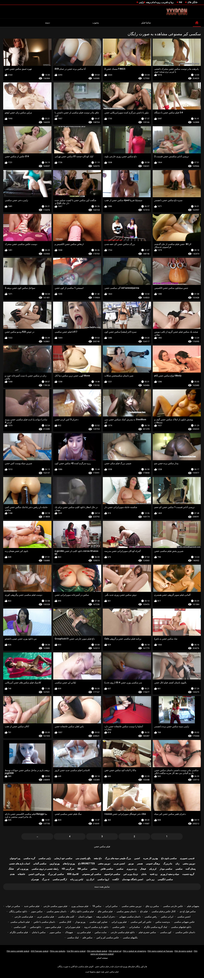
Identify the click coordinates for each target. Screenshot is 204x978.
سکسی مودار (166, 869)
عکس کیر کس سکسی (141, 922)
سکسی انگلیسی (165, 879)
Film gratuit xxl (115, 951)
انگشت (115, 879)
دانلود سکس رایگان (18, 911)
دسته (47, 22)
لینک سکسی (73, 937)
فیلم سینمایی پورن (79, 906)
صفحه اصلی (102, 958)
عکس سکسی (118, 927)
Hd (180, 2)
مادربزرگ (167, 863)
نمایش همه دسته (102, 886)
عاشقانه (21, 874)
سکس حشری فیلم (147, 932)
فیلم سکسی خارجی (24, 916)
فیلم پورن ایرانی (119, 922)
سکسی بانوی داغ (169, 858)
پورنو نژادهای (69, 863)
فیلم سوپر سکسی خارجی (55, 906)
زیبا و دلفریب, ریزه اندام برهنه (160, 2)
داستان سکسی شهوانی (130, 916)
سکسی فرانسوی (112, 874)
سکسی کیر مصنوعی (91, 874)
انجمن (137, 858)
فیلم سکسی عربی (45, 916)
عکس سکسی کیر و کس (107, 937)
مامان (144, 874)
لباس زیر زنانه (76, 879)
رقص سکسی (151, 916)
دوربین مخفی (189, 863)
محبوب (95, 22)
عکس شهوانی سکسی (184, 922)
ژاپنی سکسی (44, 858)
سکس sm (82, 869)
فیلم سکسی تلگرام (19, 932)
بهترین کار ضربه (150, 858)
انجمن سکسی (183, 916)
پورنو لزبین (55, 863)
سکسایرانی (134, 927)
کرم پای (153, 869)
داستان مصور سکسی (126, 911)
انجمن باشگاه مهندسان (132, 879)
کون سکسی (165, 932)
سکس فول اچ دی (188, 911)
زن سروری (132, 869)
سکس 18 (96, 906)
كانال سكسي (65, 922)
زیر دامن (150, 879)
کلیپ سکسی (20, 927)
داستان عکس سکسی (185, 932)
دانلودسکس (35, 927)
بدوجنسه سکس (162, 922)
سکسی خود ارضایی (63, 858)
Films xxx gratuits (57, 951)
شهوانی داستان (85, 916)
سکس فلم (87, 937)
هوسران (35, 879)
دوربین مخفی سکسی (132, 906)
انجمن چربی (119, 863)
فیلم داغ (144, 911)
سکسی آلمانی (39, 863)
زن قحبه (153, 874)
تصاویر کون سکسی (98, 922)
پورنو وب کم (22, 869)
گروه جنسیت (188, 874)
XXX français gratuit (39, 951)
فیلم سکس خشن (102, 846)
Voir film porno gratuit (76, 951)
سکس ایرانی (111, 906)
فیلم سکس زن (84, 932)
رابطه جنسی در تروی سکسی (45, 869)
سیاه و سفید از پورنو (170, 874)
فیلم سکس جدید (31, 906)
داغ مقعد (98, 858)
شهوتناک (69, 932)
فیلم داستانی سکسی (20, 922)
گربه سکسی (29, 858)
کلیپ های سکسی (66, 916)
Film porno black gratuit (97, 951)
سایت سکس (101, 932)
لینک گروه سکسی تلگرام (155, 927)
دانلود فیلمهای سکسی (181, 927)
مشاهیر (94, 869)
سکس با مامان (39, 932)
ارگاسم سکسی (60, 879)
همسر (140, 863)
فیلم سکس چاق (105, 911)
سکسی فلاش (107, 869)
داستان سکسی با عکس (44, 922)
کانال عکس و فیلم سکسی (164, 911)
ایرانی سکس (167, 916)
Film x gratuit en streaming (134, 951)
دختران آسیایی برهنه (105, 916)
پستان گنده (191, 869)
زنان (177, 863)
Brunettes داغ (86, 863)
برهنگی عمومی (153, 863)
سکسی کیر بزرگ (56, 874)
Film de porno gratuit (183, 951)
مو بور (131, 863)
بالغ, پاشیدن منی (83, 858)
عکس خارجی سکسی (173, 906)
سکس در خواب (13, 906)
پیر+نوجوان (15, 858)
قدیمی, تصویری (187, 858)
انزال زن (90, 879)
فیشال (143, 869)
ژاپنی (141, 2)
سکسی (178, 869)
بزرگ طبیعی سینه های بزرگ (118, 858)
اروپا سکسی (103, 879)
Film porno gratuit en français (160, 951)
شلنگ (11, 869)
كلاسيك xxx (73, 874)
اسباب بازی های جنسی (19, 863)
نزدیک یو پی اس (130, 874)
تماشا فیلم (146, 22)
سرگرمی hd (68, 869)
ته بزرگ (45, 879)
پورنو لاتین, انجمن (36, 874)
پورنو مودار (80, 922)
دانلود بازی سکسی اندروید (96, 927)
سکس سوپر (37, 911)
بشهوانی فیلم (193, 906)
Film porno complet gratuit (18, 951)
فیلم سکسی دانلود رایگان (82, 911)
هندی (12, 874)
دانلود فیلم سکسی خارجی (123, 932)
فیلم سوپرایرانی (72, 927)
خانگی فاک (192, 2)
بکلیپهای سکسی (130, 937)
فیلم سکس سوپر (53, 927)
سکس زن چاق (152, 906)
